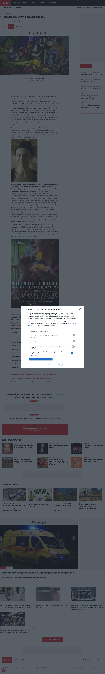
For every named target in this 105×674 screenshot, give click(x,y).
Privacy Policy (61, 365)
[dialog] (52, 337)
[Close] (80, 309)
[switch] (73, 335)
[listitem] (52, 331)
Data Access (52, 365)
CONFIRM (41, 359)
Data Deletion (43, 365)
